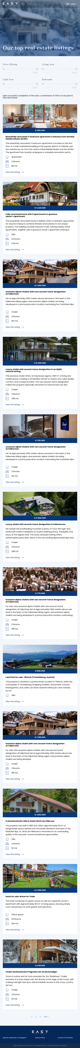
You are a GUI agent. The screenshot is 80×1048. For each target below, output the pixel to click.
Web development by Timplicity (23, 1045)
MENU (73, 4)
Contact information (65, 1038)
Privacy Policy (40, 1038)
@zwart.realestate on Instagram (14, 1038)
